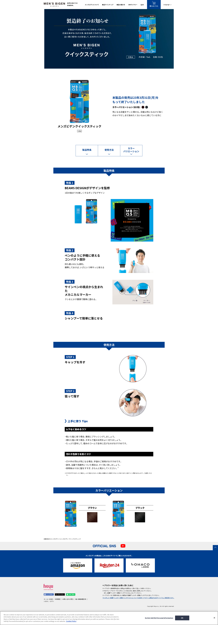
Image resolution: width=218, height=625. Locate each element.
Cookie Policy (71, 621)
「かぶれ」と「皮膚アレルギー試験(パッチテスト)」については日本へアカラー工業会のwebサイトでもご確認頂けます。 (138, 597)
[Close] (214, 617)
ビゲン (52, 601)
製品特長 (86, 149)
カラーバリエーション (131, 150)
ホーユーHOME (48, 599)
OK (182, 618)
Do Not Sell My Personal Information (159, 618)
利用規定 (57, 599)
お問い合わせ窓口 (67, 599)
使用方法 (109, 149)
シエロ (46, 601)
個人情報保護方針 (80, 599)
